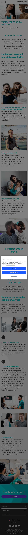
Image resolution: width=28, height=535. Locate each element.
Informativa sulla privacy (10, 264)
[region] (14, 268)
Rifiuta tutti (14, 268)
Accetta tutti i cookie (14, 272)
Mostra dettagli (14, 276)
